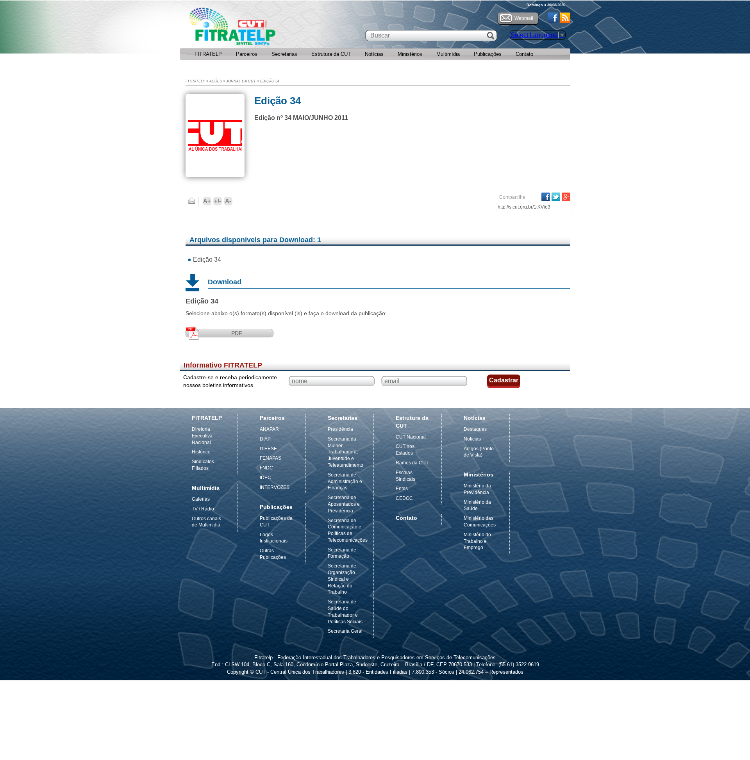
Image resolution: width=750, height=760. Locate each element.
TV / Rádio (203, 509)
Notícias (374, 54)
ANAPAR (269, 429)
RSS (565, 17)
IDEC (265, 477)
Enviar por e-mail (192, 201)
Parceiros (246, 54)
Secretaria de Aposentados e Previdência (344, 504)
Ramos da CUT (412, 463)
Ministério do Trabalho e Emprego (477, 541)
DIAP (265, 439)
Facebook (553, 17)
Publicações (488, 54)
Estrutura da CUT (331, 54)
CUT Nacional (411, 437)
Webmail (523, 18)
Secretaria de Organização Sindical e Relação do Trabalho (342, 579)
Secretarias (284, 54)
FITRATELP (208, 54)
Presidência (340, 429)
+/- (217, 201)
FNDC (266, 468)
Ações (215, 81)
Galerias (201, 499)
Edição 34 (269, 81)
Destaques (475, 429)
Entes (402, 488)
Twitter (556, 197)
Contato (524, 54)
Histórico (201, 452)
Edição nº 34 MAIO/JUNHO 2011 (301, 117)
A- (228, 201)
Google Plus (566, 197)
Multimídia (448, 54)
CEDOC (404, 498)
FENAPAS (270, 458)
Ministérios (410, 54)
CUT (257, 28)
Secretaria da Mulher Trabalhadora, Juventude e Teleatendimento (345, 452)
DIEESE (268, 448)
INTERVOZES (274, 487)
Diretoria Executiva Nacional (202, 435)
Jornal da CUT (241, 81)
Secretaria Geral (345, 631)
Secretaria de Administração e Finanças (345, 481)
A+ (207, 201)
